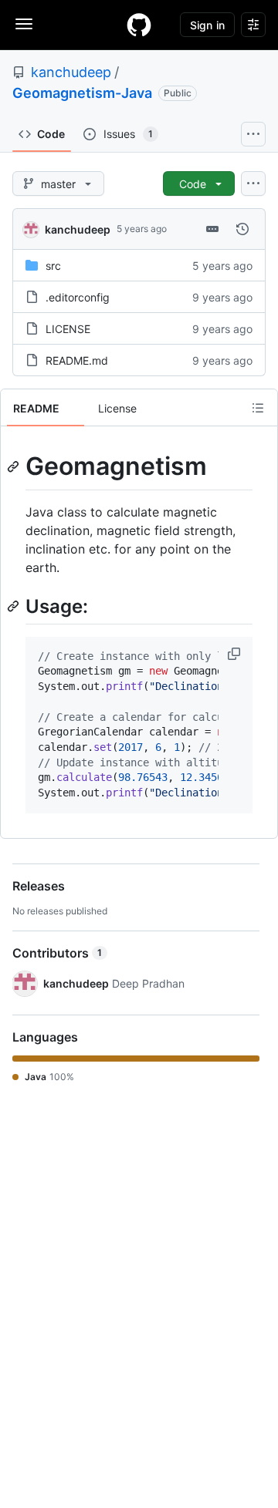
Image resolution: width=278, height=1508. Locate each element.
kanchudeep (71, 72)
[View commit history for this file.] (242, 229)
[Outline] (258, 408)
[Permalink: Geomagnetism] (14, 466)
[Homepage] (139, 24)
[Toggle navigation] (24, 23)
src (53, 265)
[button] (235, 654)
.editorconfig (78, 297)
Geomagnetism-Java (82, 93)
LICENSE (68, 328)
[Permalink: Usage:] (14, 606)
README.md (77, 360)
